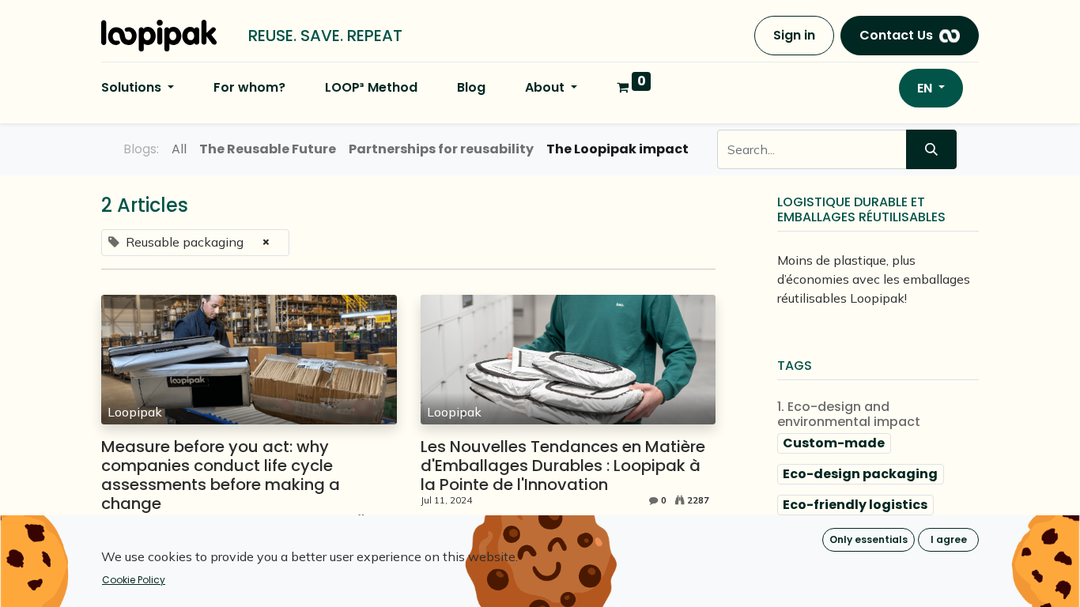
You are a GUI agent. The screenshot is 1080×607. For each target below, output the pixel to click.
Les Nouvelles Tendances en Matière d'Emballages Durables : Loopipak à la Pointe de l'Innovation (563, 465)
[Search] (931, 149)
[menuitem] (249, 87)
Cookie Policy (133, 579)
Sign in (794, 35)
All (179, 149)
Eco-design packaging (860, 474)
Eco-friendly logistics (855, 505)
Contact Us (896, 35)
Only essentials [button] (868, 539)
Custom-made (834, 443)
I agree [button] (949, 539)
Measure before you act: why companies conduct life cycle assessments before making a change (220, 475)
